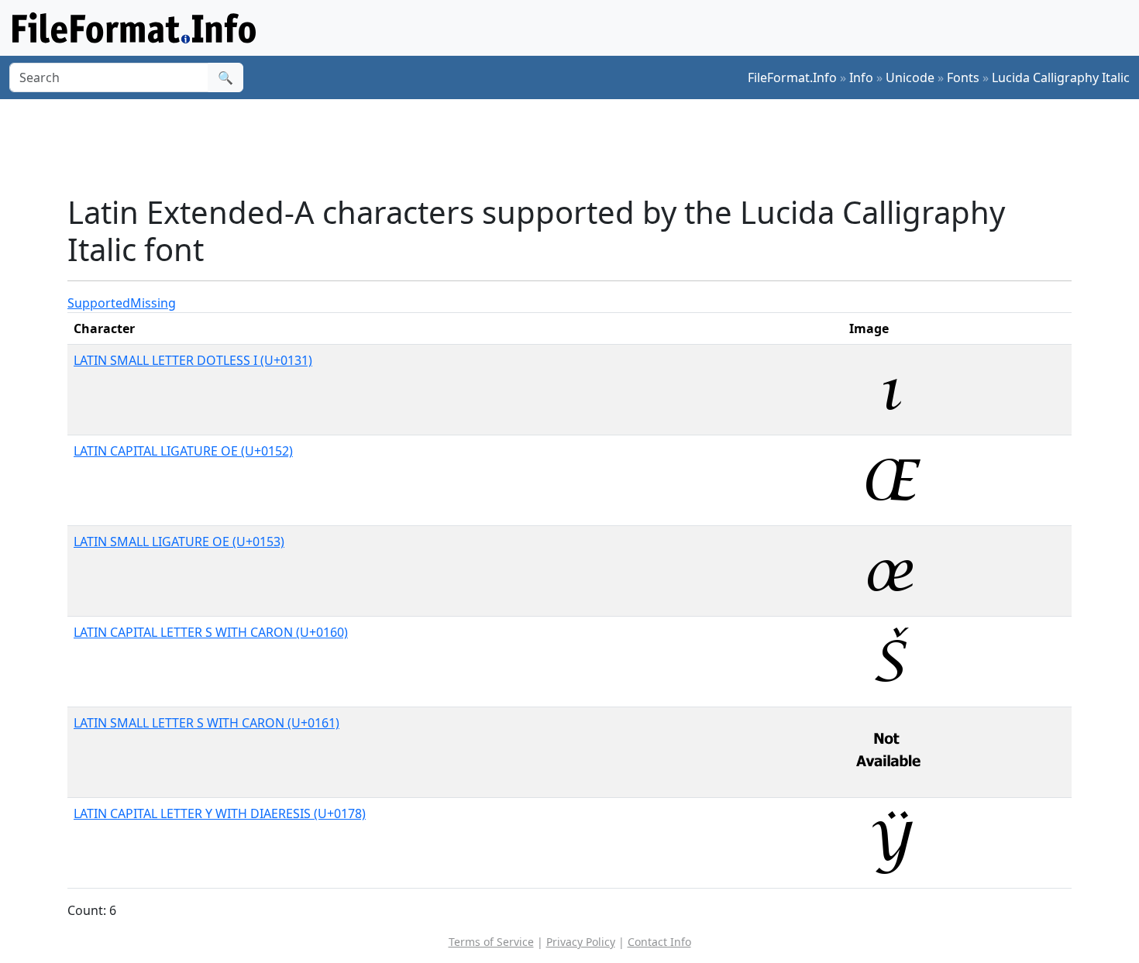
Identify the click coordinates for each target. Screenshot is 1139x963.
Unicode (910, 77)
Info (861, 77)
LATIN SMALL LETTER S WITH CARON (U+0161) (206, 722)
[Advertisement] (579, 146)
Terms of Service (491, 941)
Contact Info (659, 941)
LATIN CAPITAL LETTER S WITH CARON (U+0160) (211, 632)
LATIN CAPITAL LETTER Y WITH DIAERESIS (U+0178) (220, 813)
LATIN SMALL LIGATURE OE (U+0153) (179, 541)
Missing (153, 302)
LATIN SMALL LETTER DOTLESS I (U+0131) (193, 360)
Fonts (963, 77)
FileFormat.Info (792, 77)
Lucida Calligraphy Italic (1061, 77)
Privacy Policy (580, 941)
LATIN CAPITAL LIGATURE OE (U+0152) (183, 450)
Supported (98, 302)
